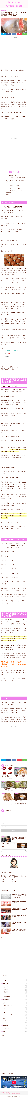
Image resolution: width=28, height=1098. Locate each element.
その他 (15, 986)
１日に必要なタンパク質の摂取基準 (17, 177)
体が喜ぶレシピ (15, 1028)
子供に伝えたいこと (15, 1005)
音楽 (14, 1031)
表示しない (16, 172)
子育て (14, 1003)
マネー (15, 987)
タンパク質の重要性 (11, 175)
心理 (14, 1012)
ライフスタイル (14, 983)
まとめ (7, 194)
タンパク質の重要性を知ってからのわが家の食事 (15, 191)
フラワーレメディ (15, 1014)
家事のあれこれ (15, 989)
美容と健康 (3, 10)
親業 (15, 1008)
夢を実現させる (14, 999)
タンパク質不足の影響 (14, 185)
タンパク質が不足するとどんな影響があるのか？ (15, 181)
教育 (14, 1018)
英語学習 (15, 992)
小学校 (15, 1020)
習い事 (15, 1022)
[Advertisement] (14, 53)
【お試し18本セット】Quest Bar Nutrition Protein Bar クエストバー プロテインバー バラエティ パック (12, 350)
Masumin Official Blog (14, 4)
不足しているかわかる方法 (15, 183)
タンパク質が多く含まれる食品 (13, 188)
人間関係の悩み (14, 996)
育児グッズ (15, 1007)
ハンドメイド (14, 980)
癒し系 (15, 991)
